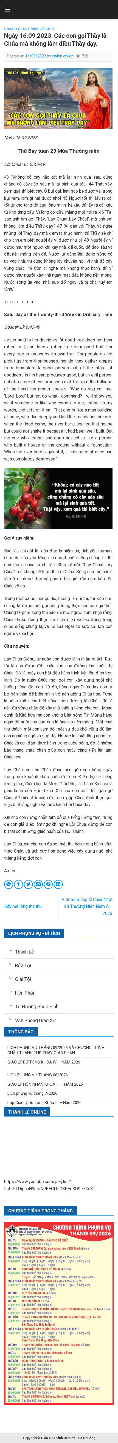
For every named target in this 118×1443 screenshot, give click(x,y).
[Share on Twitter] (28, 884)
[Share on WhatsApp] (8, 884)
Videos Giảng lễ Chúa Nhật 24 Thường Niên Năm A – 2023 (87, 906)
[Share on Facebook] (18, 884)
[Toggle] (10, 950)
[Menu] (7, 9)
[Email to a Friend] (38, 884)
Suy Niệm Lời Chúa (39, 29)
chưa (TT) (12, 29)
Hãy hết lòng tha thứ (23, 906)
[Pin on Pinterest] (48, 884)
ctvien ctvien (63, 56)
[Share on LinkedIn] (58, 884)
